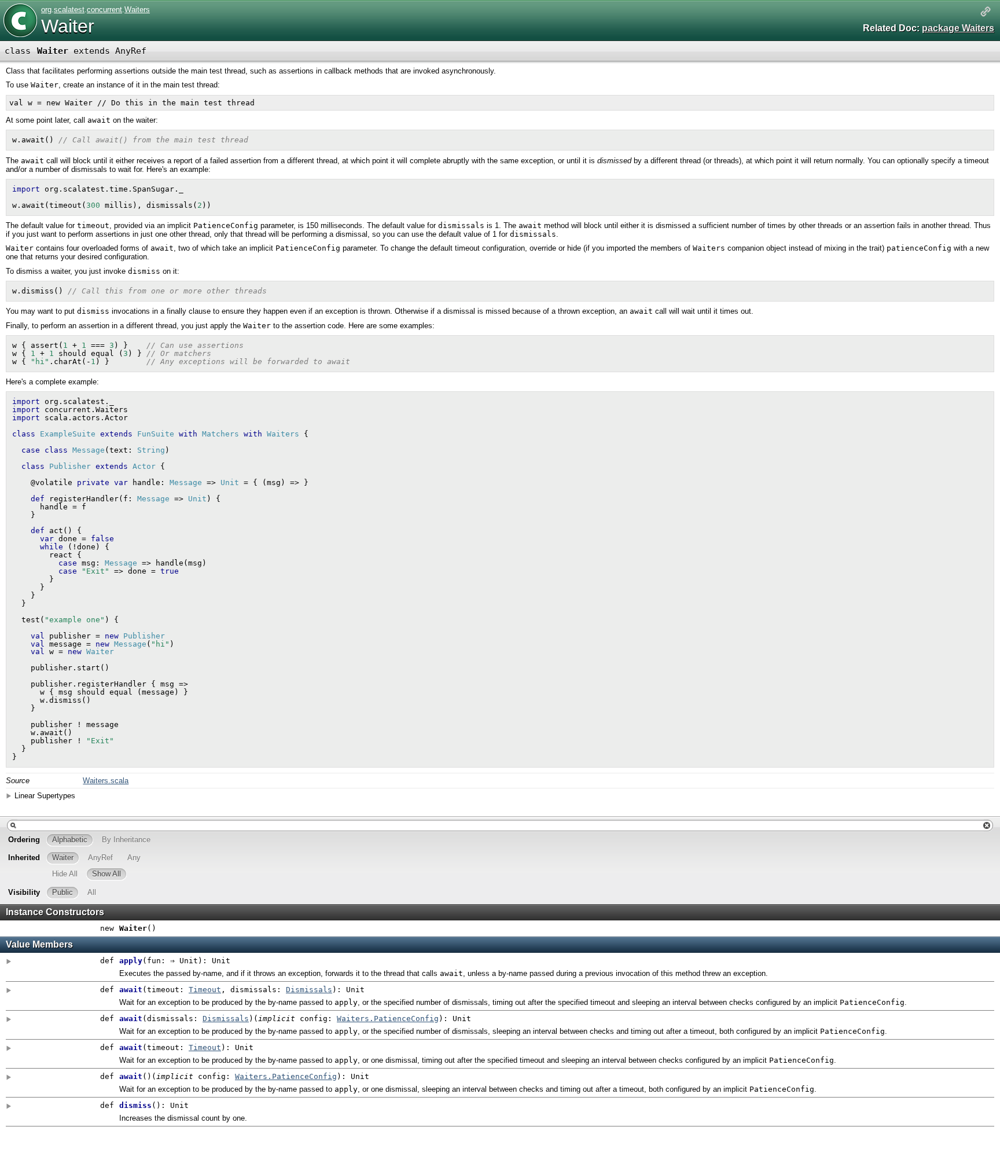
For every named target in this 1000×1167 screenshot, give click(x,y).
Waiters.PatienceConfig (388, 1018)
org (46, 9)
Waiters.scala (105, 780)
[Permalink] (985, 12)
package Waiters (958, 28)
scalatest (69, 9)
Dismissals (309, 989)
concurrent (104, 9)
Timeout (205, 989)
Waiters (137, 9)
